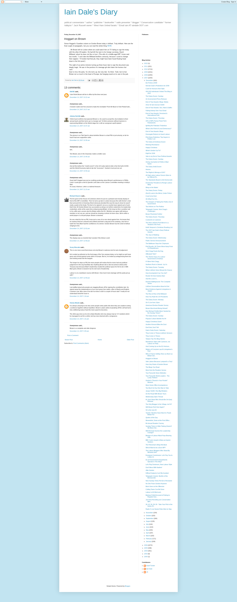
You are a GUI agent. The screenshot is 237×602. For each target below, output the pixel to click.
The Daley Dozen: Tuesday (155, 267)
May (147, 530)
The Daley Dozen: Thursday (155, 118)
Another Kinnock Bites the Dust (156, 324)
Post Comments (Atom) (81, 343)
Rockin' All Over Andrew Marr (155, 276)
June (148, 527)
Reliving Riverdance (152, 145)
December (149, 80)
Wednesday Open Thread (154, 397)
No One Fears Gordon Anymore (156, 483)
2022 (146, 63)
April (147, 533)
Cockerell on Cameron (153, 220)
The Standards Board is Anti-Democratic (159, 180)
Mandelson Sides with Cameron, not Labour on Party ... (158, 342)
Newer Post (69, 340)
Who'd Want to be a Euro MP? (156, 448)
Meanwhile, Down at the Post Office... (158, 420)
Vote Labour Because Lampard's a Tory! (159, 361)
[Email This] (93, 80)
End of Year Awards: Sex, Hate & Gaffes (159, 108)
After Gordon (150, 470)
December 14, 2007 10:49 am (80, 157)
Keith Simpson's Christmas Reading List (159, 227)
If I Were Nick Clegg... (153, 261)
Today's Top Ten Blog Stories (155, 339)
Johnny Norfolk (75, 116)
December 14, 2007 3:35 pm (79, 331)
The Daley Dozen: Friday (154, 190)
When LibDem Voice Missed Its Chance (159, 270)
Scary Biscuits (75, 247)
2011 (146, 66)
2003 (146, 554)
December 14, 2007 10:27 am (80, 109)
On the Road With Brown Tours (156, 394)
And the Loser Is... (152, 279)
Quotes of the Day (152, 417)
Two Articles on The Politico (155, 206)
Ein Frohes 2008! (151, 83)
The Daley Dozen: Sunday (154, 96)
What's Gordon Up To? (153, 150)
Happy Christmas (151, 147)
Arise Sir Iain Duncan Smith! (155, 105)
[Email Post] (88, 80)
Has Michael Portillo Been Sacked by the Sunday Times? (158, 312)
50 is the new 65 (151, 410)
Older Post (130, 340)
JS (147, 572)
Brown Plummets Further (154, 214)
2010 (146, 69)
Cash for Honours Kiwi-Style (155, 89)
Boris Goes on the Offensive (155, 486)
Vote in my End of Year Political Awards (159, 156)
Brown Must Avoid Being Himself (156, 308)
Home (100, 340)
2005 (146, 548)
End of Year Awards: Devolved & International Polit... (156, 114)
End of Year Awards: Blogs (154, 131)
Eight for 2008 (150, 153)
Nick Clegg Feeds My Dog (154, 251)
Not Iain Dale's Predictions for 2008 (157, 86)
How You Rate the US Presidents (157, 297)
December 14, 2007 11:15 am (80, 189)
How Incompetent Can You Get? (156, 273)
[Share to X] (97, 80)
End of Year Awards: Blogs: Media (157, 102)
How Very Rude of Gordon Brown (157, 364)
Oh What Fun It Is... (152, 199)
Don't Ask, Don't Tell (152, 327)
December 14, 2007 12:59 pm (80, 278)
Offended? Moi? (151, 254)
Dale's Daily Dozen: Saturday (155, 330)
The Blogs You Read (152, 367)
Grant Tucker (150, 566)
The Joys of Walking (152, 235)
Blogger (127, 586)
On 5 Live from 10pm (153, 302)
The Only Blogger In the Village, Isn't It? (159, 404)
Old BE (72, 92)
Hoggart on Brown (152, 358)
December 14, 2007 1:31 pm (79, 319)
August (148, 521)
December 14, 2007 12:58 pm (80, 241)
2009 (146, 72)
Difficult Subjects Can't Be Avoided (157, 473)
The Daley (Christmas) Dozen (156, 142)
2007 (146, 78)
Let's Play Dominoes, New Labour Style (159, 464)
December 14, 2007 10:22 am (80, 97)
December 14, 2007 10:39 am (80, 140)
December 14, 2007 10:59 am (80, 171)
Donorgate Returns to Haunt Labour (158, 134)
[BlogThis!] (95, 80)
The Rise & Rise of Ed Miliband (156, 294)
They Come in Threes (153, 336)
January (149, 541)
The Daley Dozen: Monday (155, 300)
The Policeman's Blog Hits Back (156, 445)
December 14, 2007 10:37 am (80, 126)
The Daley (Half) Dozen (153, 167)
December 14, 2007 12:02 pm (80, 228)
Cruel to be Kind (151, 196)
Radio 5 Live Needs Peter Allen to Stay (159, 509)
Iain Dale (149, 569)
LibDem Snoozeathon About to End (157, 286)
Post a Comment (72, 335)
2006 (146, 545)
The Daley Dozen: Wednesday (156, 238)
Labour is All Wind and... (154, 492)
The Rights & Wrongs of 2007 (155, 172)
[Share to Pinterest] (102, 80)
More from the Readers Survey (156, 370)
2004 (146, 551)
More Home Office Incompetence (157, 385)
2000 (146, 557)
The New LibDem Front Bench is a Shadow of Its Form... (157, 223)
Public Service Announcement (156, 241)
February (149, 539)
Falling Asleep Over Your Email (156, 110)
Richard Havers (75, 196)
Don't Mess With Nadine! (154, 467)
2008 (146, 75)
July (147, 524)
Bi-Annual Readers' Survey (155, 423)
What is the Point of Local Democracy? (158, 128)
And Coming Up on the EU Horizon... (158, 346)
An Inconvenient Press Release (156, 99)
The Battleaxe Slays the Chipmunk (157, 243)
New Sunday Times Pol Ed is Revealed (159, 481)
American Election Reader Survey (157, 305)
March (148, 536)
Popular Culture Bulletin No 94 (156, 319)
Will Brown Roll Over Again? (155, 407)
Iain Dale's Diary (91, 12)
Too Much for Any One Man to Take (157, 388)
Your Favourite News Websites (156, 373)
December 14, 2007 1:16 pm (79, 296)
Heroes (148, 169)
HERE (109, 46)
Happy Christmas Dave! (154, 321)
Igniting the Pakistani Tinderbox (156, 126)
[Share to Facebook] (100, 80)
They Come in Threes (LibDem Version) (159, 333)
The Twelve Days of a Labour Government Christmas (155, 257)
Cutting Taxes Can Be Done (155, 489)
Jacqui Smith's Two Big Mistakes (156, 391)
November (149, 513)
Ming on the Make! (152, 187)
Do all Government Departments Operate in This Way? (156, 460)
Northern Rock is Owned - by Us (156, 264)
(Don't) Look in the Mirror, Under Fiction (159, 193)
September (150, 518)
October (149, 516)
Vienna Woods (75, 303)
